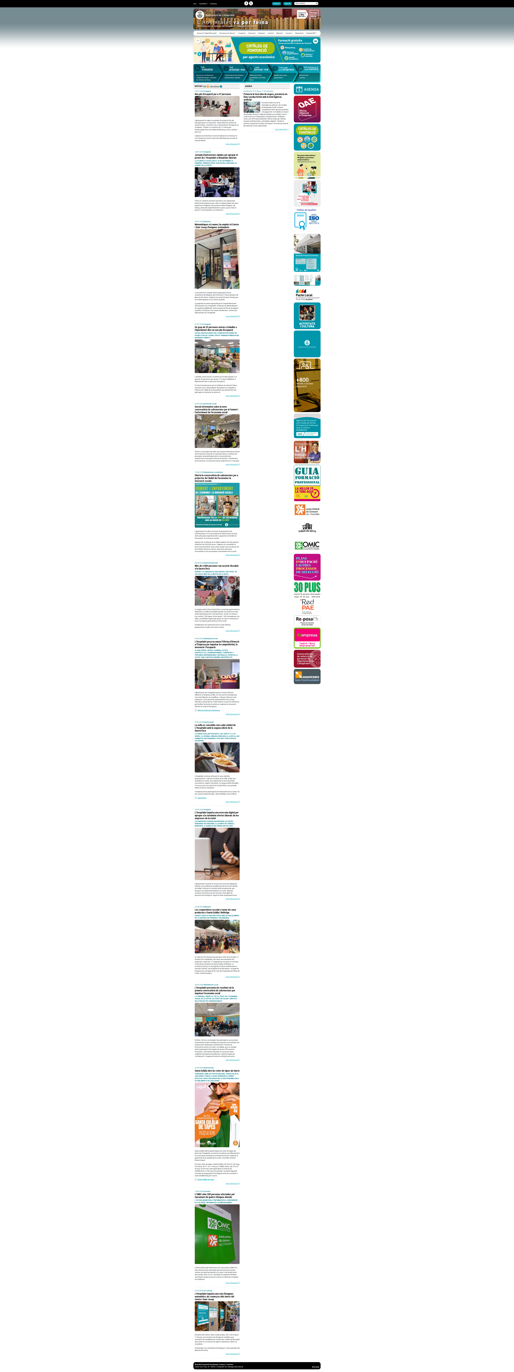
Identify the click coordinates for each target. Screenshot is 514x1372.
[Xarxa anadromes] (307, 676)
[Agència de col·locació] (307, 425)
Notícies (276, 4)
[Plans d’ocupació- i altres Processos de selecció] (307, 567)
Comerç (270, 33)
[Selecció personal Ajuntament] (307, 659)
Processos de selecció (227, 33)
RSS (204, 86)
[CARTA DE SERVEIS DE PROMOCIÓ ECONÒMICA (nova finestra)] (307, 253)
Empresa (261, 33)
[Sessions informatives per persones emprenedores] (307, 165)
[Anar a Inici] (215, 18)
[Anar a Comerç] (308, 72)
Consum (289, 33)
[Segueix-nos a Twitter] (251, 3)
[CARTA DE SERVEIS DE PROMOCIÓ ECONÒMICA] (307, 280)
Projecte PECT (311, 33)
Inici (194, 4)
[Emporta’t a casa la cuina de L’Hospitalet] (307, 344)
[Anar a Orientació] (234, 72)
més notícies (214, 86)
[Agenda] (307, 89)
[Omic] (307, 545)
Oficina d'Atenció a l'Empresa (208, 710)
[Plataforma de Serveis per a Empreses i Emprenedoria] (307, 385)
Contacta (213, 4)
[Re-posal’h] (307, 620)
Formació (251, 33)
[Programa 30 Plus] (307, 590)
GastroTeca (201, 798)
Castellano (203, 4)
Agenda (287, 4)
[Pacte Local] (307, 294)
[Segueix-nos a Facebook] (246, 3)
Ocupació (241, 33)
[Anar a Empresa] (283, 72)
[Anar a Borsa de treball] (204, 72)
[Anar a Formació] (258, 72)
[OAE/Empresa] (307, 109)
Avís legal (315, 1367)
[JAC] (307, 510)
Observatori (299, 33)
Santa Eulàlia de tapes (205, 1180)
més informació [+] (233, 144)
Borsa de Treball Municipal (206, 33)
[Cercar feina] (307, 452)
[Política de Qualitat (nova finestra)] (307, 219)
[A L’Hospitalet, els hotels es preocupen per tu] (307, 315)
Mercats (279, 33)
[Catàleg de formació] (257, 50)
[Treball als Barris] (307, 527)
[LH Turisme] (307, 193)
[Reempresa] (307, 638)
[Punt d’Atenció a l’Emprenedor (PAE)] (307, 606)
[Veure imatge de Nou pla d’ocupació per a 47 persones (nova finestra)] (217, 107)
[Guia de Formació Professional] (307, 483)
